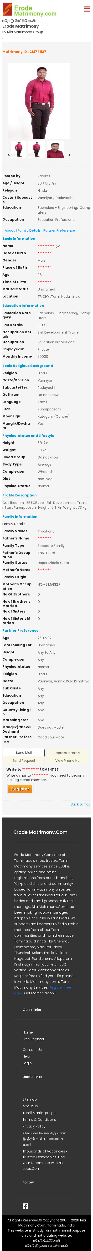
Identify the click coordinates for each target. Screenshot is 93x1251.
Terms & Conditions (39, 1119)
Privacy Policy (34, 1126)
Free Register (33, 1039)
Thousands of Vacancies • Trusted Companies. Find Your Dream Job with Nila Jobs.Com (45, 1160)
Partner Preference (59, 230)
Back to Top (81, 804)
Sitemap (30, 1099)
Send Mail (24, 752)
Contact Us (32, 1049)
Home (28, 1032)
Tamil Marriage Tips (39, 1112)
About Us (30, 1106)
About (10, 230)
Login (27, 1063)
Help (26, 1056)
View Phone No (67, 760)
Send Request (23, 760)
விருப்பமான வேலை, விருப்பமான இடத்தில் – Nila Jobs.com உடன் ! (44, 1139)
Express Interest (68, 752)
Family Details (29, 230)
